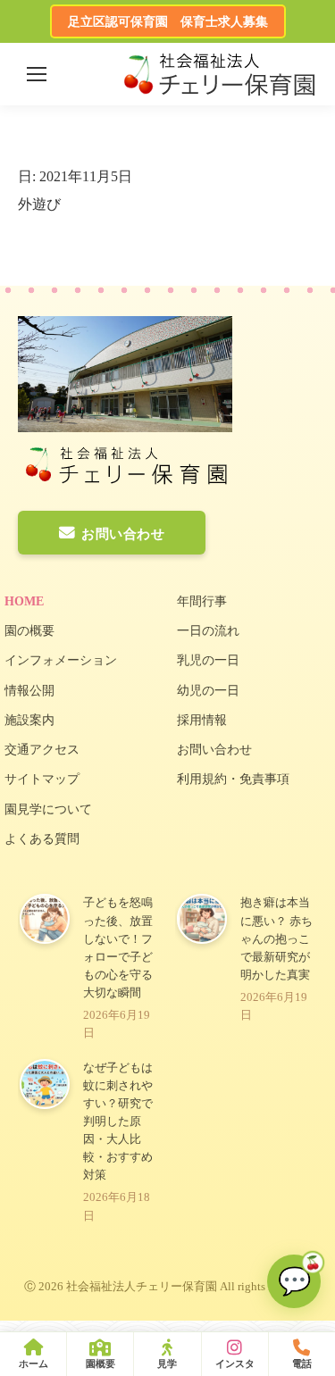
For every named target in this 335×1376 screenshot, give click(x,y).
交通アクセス (42, 749)
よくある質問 (42, 839)
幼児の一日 (208, 690)
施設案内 (29, 720)
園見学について (48, 809)
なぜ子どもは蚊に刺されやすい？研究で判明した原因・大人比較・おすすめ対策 (118, 1121)
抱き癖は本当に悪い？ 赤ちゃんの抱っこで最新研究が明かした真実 (276, 938)
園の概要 (29, 631)
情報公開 (29, 690)
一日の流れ (208, 631)
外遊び (39, 204)
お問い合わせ (122, 534)
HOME (24, 601)
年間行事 (202, 601)
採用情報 (202, 720)
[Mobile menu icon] (36, 74)
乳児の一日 (208, 660)
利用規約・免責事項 (233, 779)
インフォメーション (60, 660)
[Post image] (45, 919)
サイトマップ (42, 779)
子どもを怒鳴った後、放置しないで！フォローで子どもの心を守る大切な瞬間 (118, 947)
